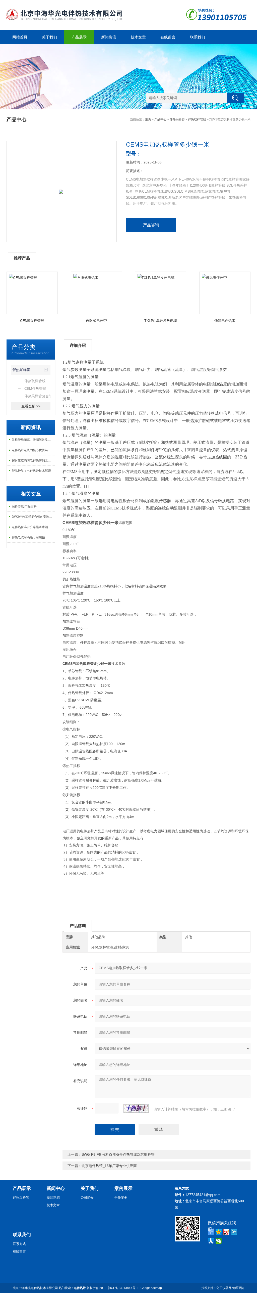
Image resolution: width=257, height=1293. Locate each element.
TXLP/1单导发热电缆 (160, 321)
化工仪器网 (223, 1288)
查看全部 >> (30, 406)
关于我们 (49, 37)
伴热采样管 (177, 119)
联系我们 (197, 37)
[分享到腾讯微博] (234, 1232)
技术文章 (138, 37)
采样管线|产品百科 (24, 506)
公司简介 (87, 1197)
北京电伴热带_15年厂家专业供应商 (109, 1166)
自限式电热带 (96, 321)
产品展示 (79, 37)
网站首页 (19, 37)
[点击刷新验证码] (136, 1108)
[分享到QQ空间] (219, 1232)
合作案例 (120, 1197)
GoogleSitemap (151, 1288)
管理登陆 (238, 1288)
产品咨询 (151, 225)
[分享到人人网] (211, 1241)
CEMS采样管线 (32, 321)
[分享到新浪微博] (226, 1232)
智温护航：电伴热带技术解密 (31, 470)
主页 (148, 119)
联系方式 (19, 1244)
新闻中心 (56, 1188)
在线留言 (167, 37)
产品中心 (160, 119)
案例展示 (123, 1188)
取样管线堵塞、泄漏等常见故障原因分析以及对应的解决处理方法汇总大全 (33, 440)
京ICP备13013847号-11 (123, 1288)
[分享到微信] (219, 1241)
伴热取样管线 (197, 119)
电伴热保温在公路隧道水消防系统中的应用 (33, 527)
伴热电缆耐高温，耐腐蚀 (28, 537)
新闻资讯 (108, 37)
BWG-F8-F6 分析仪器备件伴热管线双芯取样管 (118, 1154)
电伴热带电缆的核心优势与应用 (33, 450)
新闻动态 (53, 1197)
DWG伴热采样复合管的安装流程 (33, 517)
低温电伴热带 (224, 321)
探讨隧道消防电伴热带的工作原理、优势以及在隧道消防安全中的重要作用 (33, 460)
